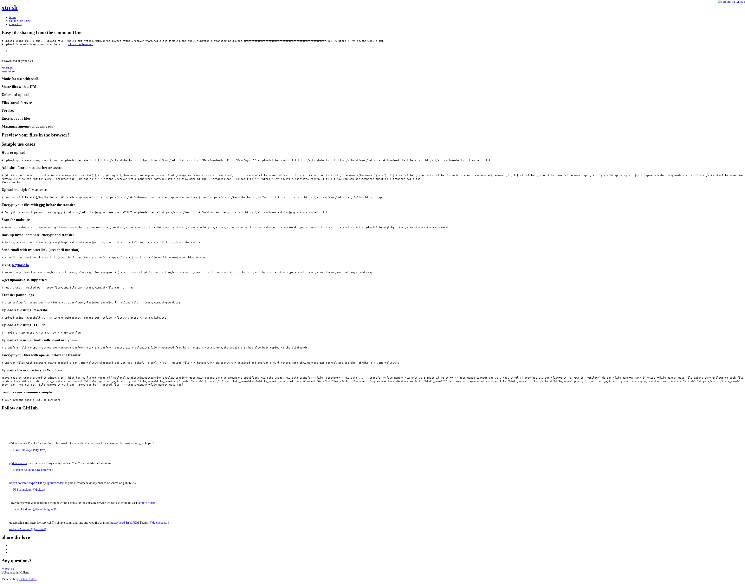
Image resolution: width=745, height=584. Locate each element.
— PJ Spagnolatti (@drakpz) (27, 489)
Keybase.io (20, 265)
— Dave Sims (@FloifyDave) (27, 450)
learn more (8, 71)
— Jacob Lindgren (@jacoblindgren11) (33, 509)
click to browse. (80, 44)
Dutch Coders (27, 579)
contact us (15, 24)
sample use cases (19, 20)
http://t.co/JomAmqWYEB (25, 483)
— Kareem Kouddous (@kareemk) (31, 469)
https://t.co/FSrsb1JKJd (124, 522)
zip (3, 68)
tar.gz (9, 68)
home (12, 17)
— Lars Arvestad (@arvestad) (27, 529)
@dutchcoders (18, 443)
